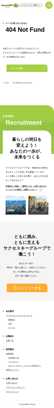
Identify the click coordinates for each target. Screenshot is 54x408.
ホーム (6, 82)
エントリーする (29, 288)
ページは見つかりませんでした (22, 82)
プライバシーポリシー (15, 387)
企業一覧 (10, 340)
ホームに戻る (17, 68)
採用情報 (10, 353)
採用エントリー (12, 369)
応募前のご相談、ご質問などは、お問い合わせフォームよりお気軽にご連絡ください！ (26, 188)
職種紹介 (11, 319)
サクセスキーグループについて (19, 315)
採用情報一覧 (13, 358)
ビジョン (11, 327)
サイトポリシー (12, 391)
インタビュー (13, 361)
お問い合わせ (11, 382)
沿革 (10, 323)
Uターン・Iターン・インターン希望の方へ (24, 365)
